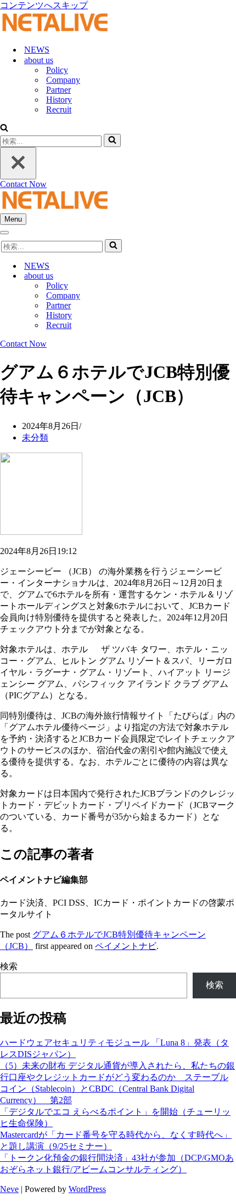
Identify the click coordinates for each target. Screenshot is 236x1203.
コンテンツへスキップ (44, 5)
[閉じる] (18, 163)
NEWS (36, 49)
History (59, 99)
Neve (9, 1189)
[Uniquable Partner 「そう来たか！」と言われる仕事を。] (55, 30)
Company (63, 79)
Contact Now (23, 184)
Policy (57, 70)
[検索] (4, 128)
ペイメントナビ (125, 946)
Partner (58, 89)
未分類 (35, 437)
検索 (9, 966)
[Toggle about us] (192, 276)
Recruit (58, 109)
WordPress (87, 1189)
